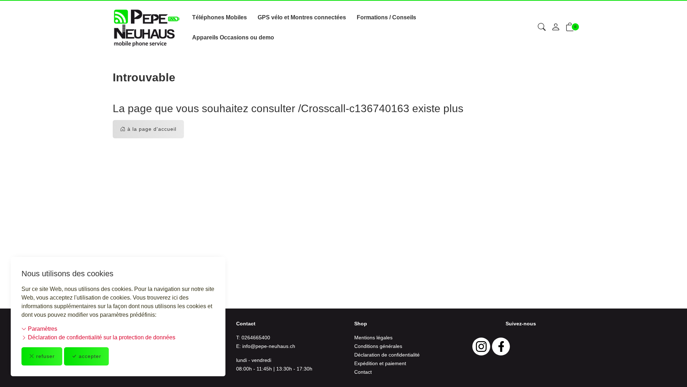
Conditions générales (378, 346)
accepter (90, 356)
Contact (363, 372)
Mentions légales (373, 337)
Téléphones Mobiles (219, 17)
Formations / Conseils (386, 17)
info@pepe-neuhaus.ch (268, 346)
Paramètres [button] (41, 329)
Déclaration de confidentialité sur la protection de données (100, 337)
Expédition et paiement (380, 363)
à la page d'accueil (151, 129)
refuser (45, 356)
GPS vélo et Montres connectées (302, 17)
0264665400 (256, 337)
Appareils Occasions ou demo (233, 37)
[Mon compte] (555, 27)
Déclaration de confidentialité (387, 355)
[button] (542, 27)
